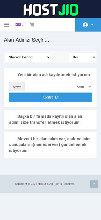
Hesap (88, 25)
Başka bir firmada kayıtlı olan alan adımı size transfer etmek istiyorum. (45, 119)
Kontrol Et (51, 97)
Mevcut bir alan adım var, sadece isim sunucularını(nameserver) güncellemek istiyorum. (50, 144)
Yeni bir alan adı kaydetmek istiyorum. (54, 74)
